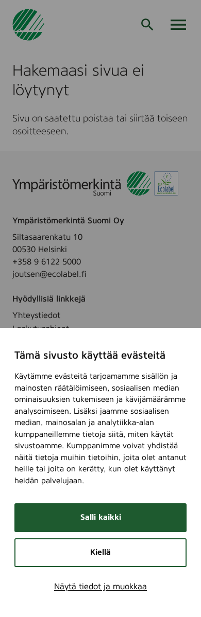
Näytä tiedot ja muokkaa (100, 587)
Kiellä (100, 552)
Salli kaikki (100, 517)
